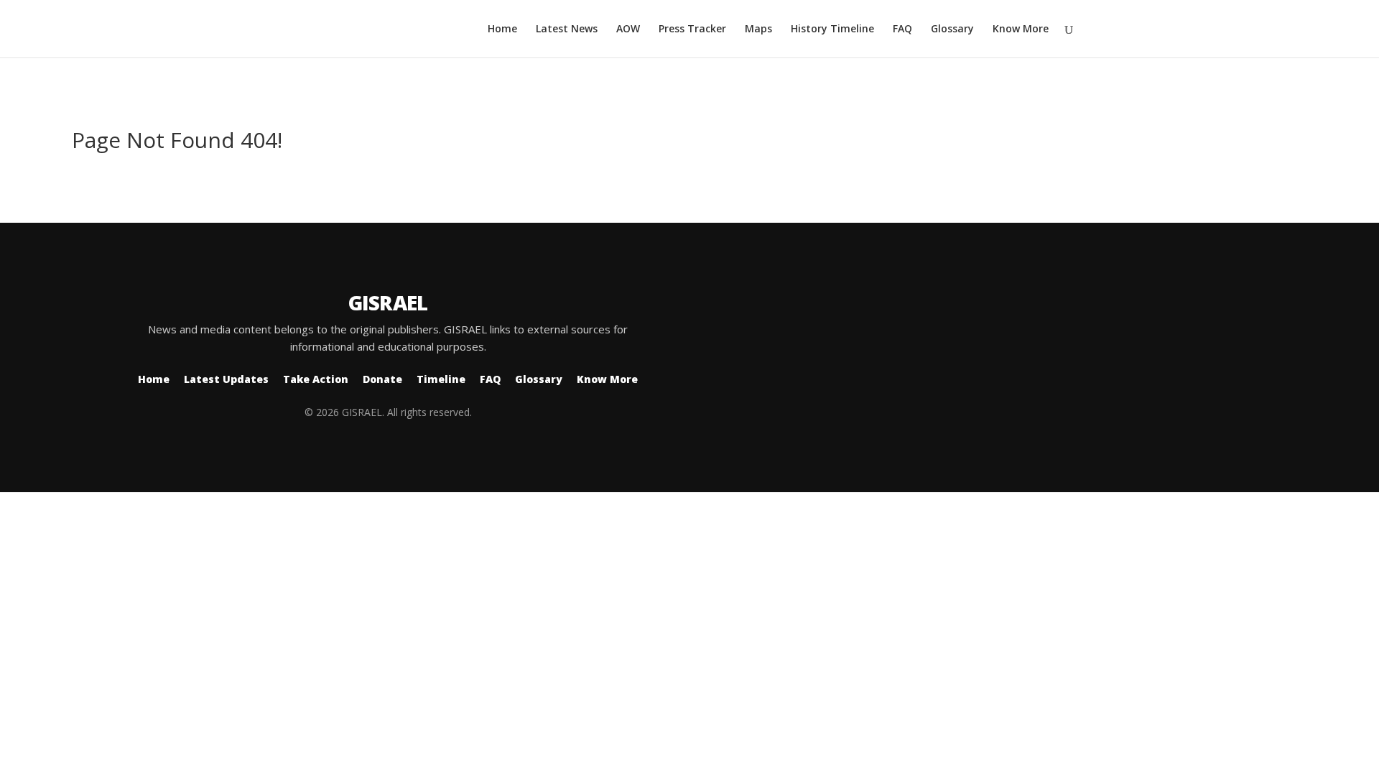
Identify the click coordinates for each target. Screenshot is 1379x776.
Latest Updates (226, 379)
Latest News (567, 29)
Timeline (441, 379)
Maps (758, 29)
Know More (1021, 29)
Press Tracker (692, 29)
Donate (382, 379)
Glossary (952, 29)
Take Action (315, 379)
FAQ (902, 29)
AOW (628, 29)
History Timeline (832, 29)
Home (502, 29)
